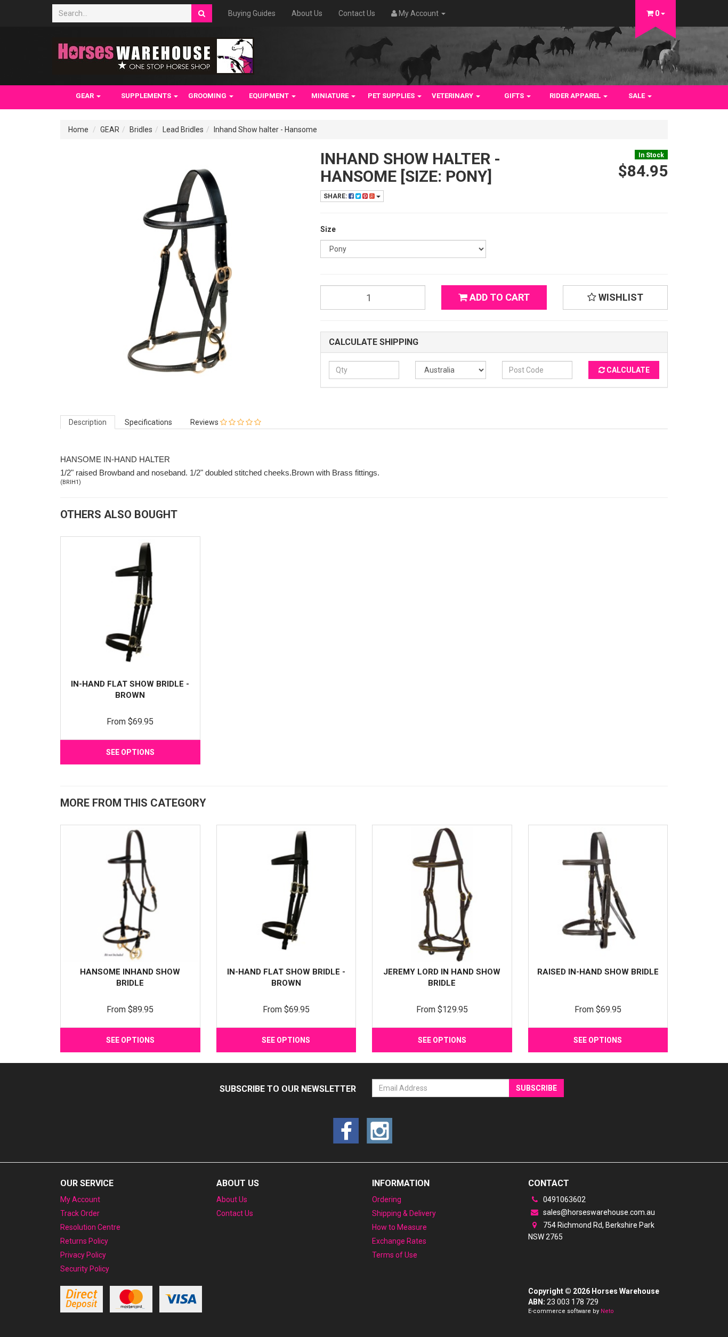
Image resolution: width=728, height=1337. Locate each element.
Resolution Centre (90, 1227)
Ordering (386, 1199)
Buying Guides (252, 13)
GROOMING (208, 96)
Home (78, 129)
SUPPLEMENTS (147, 96)
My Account (80, 1199)
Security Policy (84, 1268)
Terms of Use (394, 1255)
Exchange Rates (399, 1241)
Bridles (141, 129)
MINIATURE (330, 96)
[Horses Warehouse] (153, 53)
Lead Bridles (183, 129)
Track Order (80, 1213)
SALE (637, 96)
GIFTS (514, 96)
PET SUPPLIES (392, 96)
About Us (307, 13)
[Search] (201, 13)
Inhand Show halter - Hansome (265, 129)
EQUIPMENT (269, 96)
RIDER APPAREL (575, 96)
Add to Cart (498, 297)
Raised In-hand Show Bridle (598, 972)
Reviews (205, 422)
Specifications (148, 422)
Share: (336, 196)
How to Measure (399, 1227)
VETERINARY (453, 96)
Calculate (627, 370)
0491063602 (563, 1199)
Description (88, 422)
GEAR (85, 96)
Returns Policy (84, 1241)
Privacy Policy (83, 1255)
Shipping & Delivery (404, 1213)
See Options (130, 752)
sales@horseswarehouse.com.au (598, 1212)
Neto (607, 1311)
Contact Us (356, 13)
